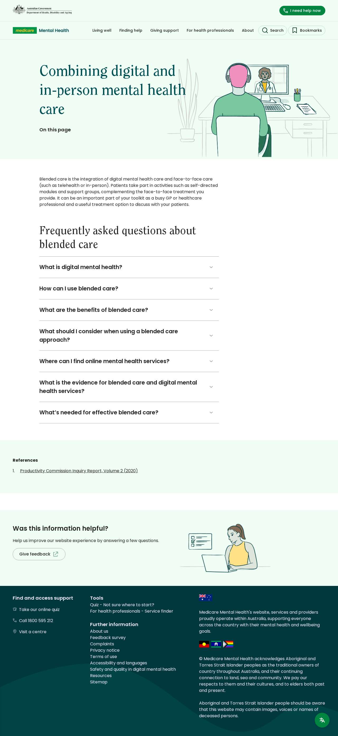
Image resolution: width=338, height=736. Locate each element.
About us (99, 631)
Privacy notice (105, 650)
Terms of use (103, 657)
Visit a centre (32, 632)
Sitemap (98, 682)
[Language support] (322, 720)
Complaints (102, 644)
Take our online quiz (39, 610)
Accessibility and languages (118, 663)
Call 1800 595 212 (36, 621)
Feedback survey (108, 638)
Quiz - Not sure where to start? (122, 605)
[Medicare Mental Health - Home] (41, 30)
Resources (101, 676)
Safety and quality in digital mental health (133, 669)
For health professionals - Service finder (131, 611)
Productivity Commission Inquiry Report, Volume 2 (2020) (79, 471)
